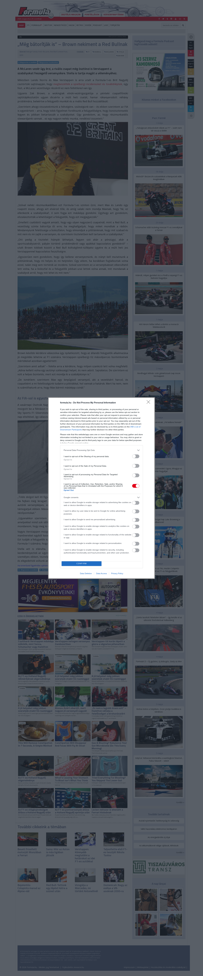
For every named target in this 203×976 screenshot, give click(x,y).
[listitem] (101, 450)
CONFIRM (82, 564)
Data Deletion (86, 573)
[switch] (135, 456)
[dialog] (101, 488)
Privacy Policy (117, 573)
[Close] (149, 402)
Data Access (101, 573)
